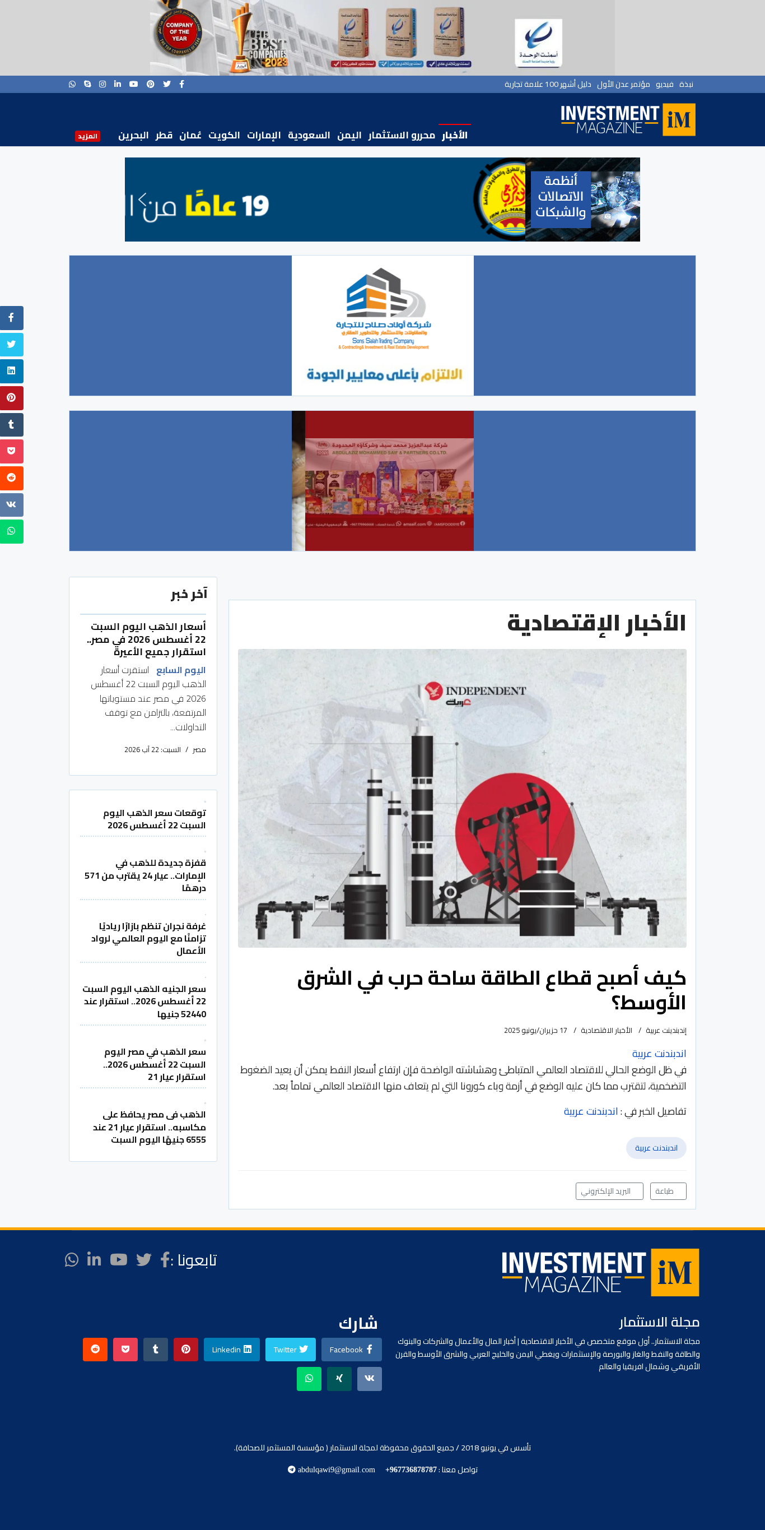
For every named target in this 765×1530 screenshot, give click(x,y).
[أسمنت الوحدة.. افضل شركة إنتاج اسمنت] (382, 38)
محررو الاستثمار (401, 135)
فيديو (665, 84)
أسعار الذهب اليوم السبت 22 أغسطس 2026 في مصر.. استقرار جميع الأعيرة (146, 639)
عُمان (190, 135)
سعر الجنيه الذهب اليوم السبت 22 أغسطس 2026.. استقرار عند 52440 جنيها (144, 1001)
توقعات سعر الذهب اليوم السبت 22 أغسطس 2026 (154, 818)
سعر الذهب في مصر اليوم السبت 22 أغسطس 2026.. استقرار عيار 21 (154, 1064)
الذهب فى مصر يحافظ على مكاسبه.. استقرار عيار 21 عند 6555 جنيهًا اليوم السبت (149, 1127)
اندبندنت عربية (656, 1147)
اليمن (349, 135)
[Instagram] (102, 84)
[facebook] (181, 84)
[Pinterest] (151, 84)
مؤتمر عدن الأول (623, 84)
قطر (164, 135)
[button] (142, 199)
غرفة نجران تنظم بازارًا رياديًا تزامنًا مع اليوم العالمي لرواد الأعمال (148, 938)
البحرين (133, 135)
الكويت (224, 135)
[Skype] (87, 84)
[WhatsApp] (72, 84)
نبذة (686, 84)
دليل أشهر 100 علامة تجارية (548, 84)
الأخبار (455, 135)
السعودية (309, 135)
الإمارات (264, 135)
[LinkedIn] (117, 84)
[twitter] (167, 84)
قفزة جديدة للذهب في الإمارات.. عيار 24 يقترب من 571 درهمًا (145, 875)
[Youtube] (133, 84)
